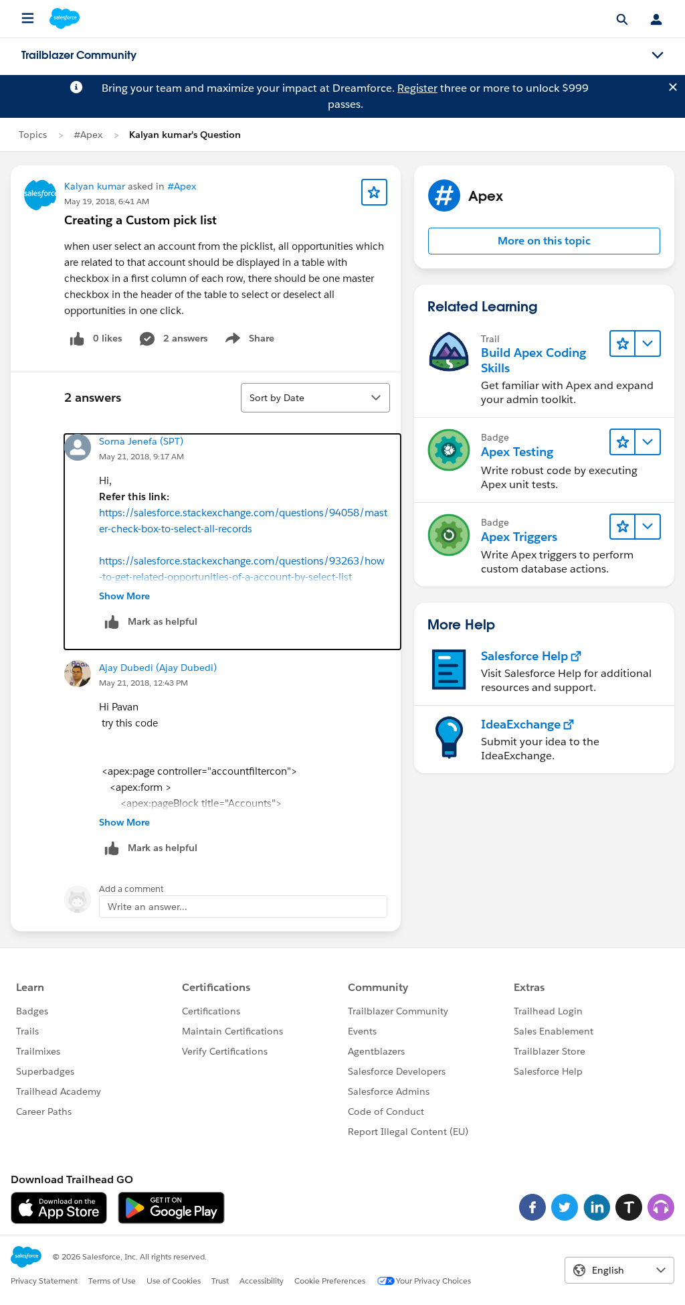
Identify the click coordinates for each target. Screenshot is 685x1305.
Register (417, 88)
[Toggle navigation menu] (657, 55)
